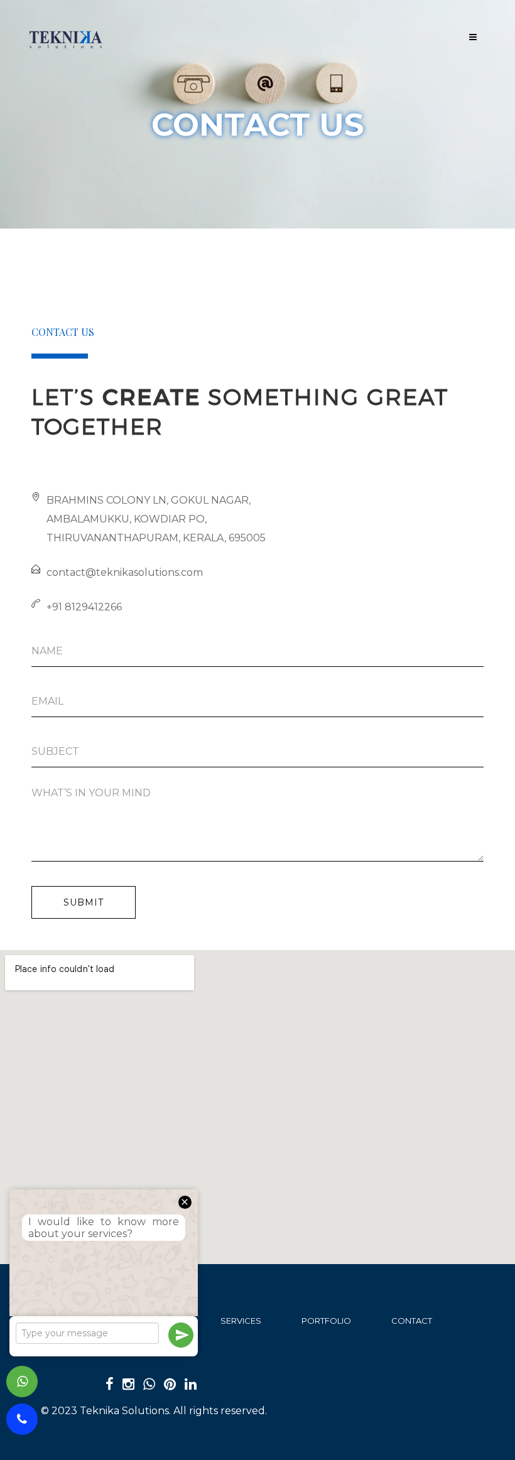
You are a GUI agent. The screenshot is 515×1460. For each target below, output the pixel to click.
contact (411, 1321)
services (240, 1321)
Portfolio (326, 1321)
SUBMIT (83, 902)
